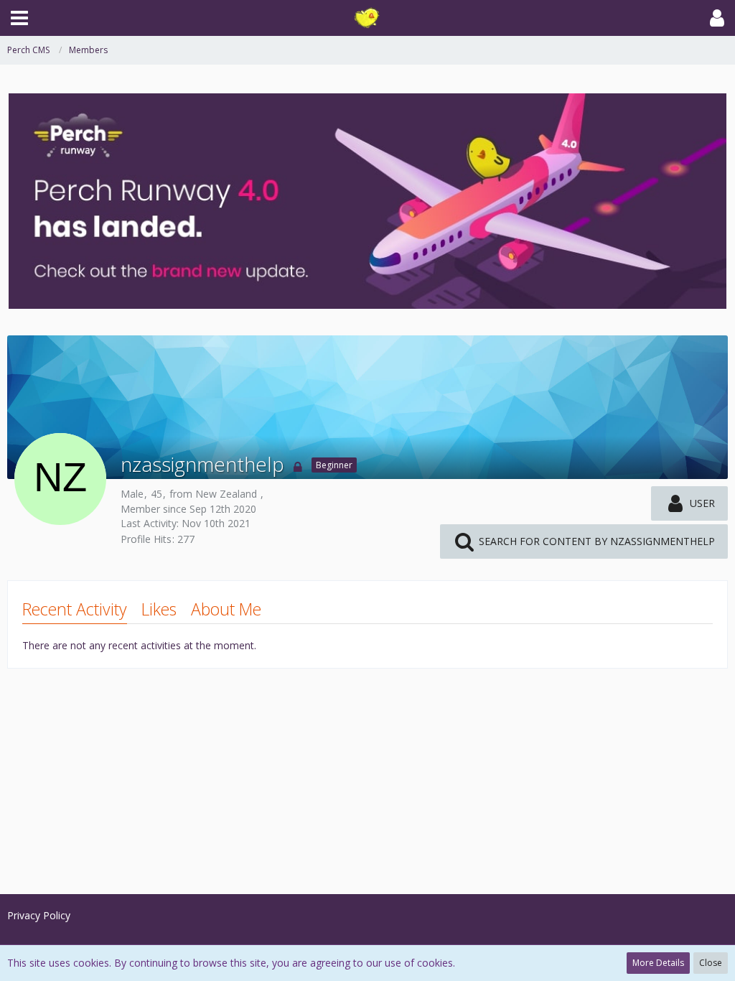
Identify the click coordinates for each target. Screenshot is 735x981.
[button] (19, 17)
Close (710, 963)
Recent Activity (74, 609)
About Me (226, 609)
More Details (658, 963)
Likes (159, 609)
